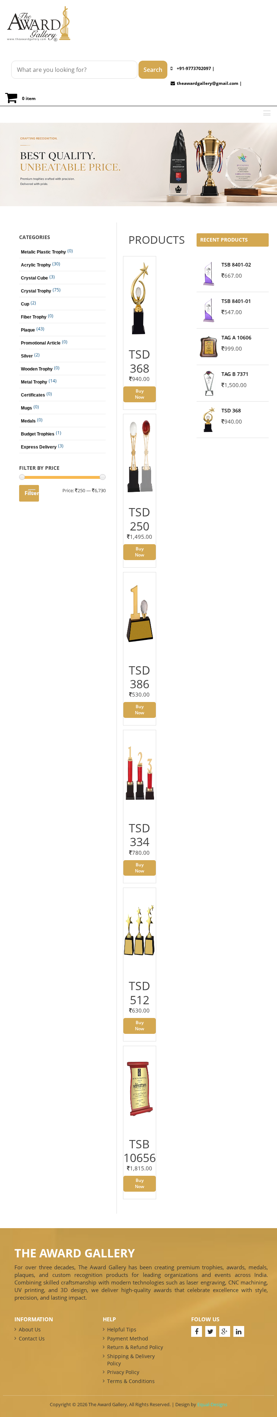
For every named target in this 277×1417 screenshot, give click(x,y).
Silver (27, 356)
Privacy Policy (123, 1372)
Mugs (26, 408)
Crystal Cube (34, 278)
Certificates (33, 395)
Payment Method (127, 1338)
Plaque (28, 330)
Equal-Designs (212, 1404)
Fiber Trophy (34, 317)
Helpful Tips (121, 1329)
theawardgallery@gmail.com (207, 83)
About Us (30, 1329)
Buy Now (139, 394)
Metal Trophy (34, 382)
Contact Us (32, 1338)
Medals (28, 421)
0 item (29, 98)
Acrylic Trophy (36, 265)
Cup (25, 304)
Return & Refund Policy (135, 1347)
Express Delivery (39, 447)
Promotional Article (41, 343)
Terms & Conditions (131, 1381)
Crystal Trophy (36, 291)
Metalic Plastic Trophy (43, 252)
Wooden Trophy (37, 369)
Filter (32, 493)
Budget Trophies (37, 434)
